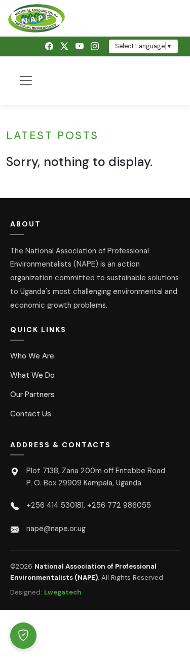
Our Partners (32, 394)
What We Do (32, 375)
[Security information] (23, 635)
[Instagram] (95, 46)
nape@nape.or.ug (56, 528)
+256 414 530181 (55, 505)
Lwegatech (63, 592)
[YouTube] (79, 46)
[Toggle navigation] (26, 80)
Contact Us (30, 414)
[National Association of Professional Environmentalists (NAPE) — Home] (95, 18)
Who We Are (32, 356)
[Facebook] (49, 46)
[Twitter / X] (64, 46)
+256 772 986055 (119, 505)
